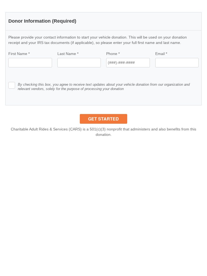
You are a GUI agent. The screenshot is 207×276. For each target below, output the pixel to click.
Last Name (67, 53)
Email (161, 53)
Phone (113, 53)
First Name (19, 53)
